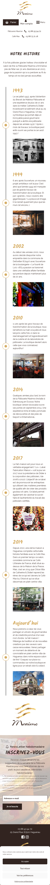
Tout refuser (25, 868)
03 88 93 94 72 (25, 829)
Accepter (25, 861)
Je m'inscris (12, 806)
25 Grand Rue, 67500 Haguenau (25, 832)
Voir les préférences (25, 875)
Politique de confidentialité (23, 881)
